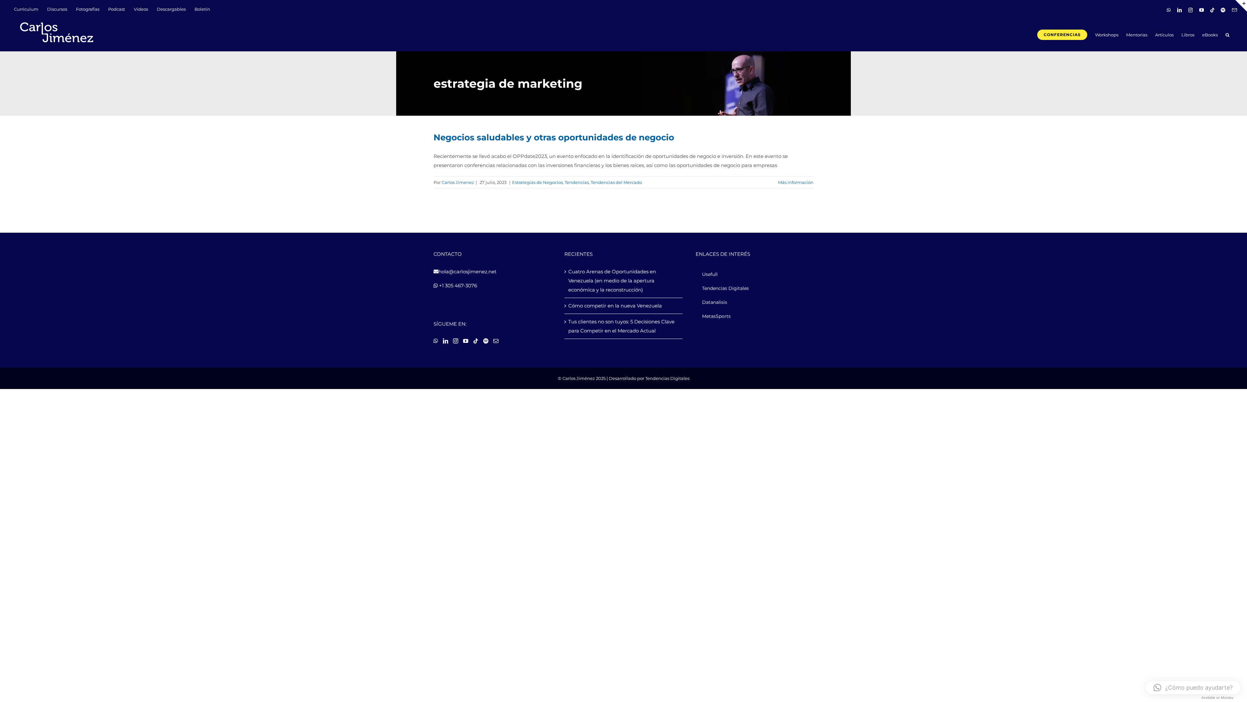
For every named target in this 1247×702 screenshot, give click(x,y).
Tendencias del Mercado (616, 182)
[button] (1227, 34)
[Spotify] (485, 341)
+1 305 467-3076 (457, 285)
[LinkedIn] (445, 341)
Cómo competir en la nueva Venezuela (615, 306)
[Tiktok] (475, 341)
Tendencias (577, 182)
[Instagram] (455, 341)
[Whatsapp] (436, 341)
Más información (795, 182)
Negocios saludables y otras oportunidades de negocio (554, 137)
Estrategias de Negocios (537, 182)
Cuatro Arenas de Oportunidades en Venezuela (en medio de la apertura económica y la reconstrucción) (612, 280)
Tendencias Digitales (667, 378)
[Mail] (495, 341)
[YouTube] (465, 341)
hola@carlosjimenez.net (467, 271)
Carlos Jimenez (458, 182)
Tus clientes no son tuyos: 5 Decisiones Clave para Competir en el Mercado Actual (621, 326)
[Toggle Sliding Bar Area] (1241, 6)
